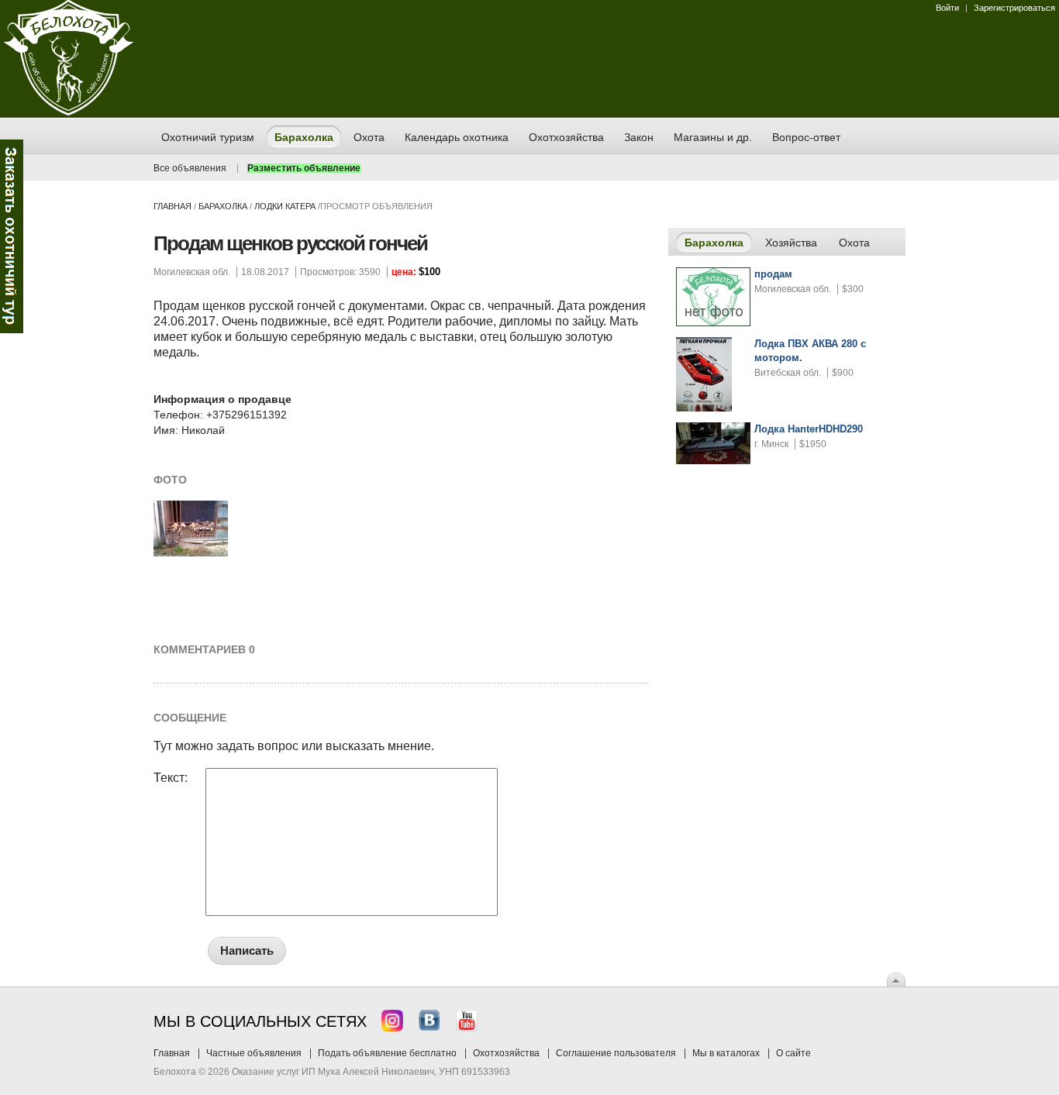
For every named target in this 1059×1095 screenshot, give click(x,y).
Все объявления (190, 168)
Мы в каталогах (726, 1053)
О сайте (793, 1053)
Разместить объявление (303, 168)
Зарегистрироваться (1014, 7)
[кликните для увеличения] (191, 553)
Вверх (896, 980)
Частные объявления (254, 1053)
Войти (947, 7)
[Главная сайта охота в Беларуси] (68, 112)
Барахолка (222, 206)
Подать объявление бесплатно (387, 1053)
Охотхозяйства (506, 1053)
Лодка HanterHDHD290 (808, 429)
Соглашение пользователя (616, 1053)
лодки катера (285, 206)
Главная (172, 206)
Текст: (171, 778)
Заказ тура (11, 236)
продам (773, 274)
